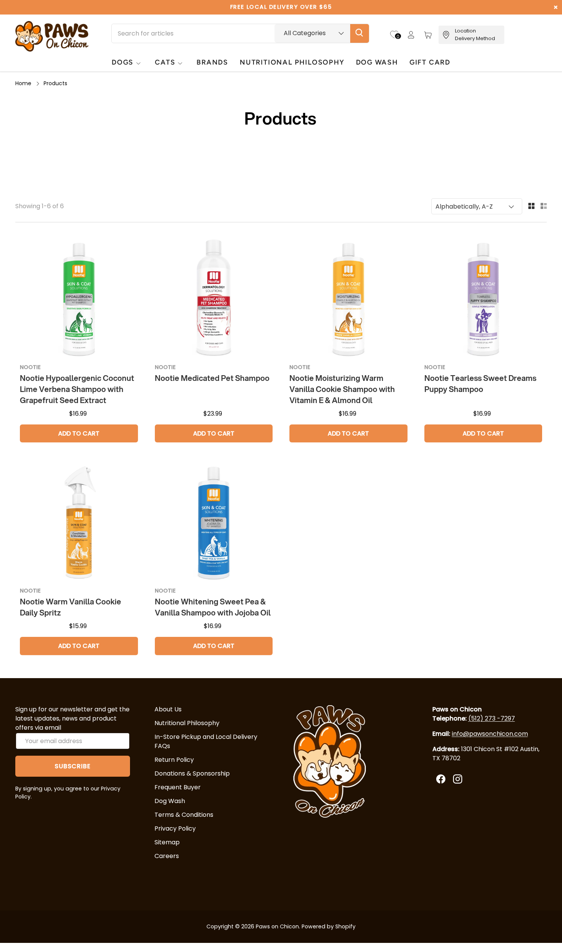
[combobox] (240, 33)
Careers (166, 856)
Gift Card (429, 62)
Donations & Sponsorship (192, 773)
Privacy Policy (175, 828)
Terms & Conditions (183, 814)
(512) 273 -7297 (491, 718)
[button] (428, 35)
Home (23, 83)
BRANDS (212, 62)
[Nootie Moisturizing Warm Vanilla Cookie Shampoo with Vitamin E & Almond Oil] (348, 298)
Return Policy (174, 759)
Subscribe (72, 766)
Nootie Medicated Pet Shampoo (212, 378)
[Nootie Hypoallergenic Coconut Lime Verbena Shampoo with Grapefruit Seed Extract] (79, 298)
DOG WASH (377, 62)
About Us (168, 709)
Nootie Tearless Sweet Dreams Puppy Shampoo (480, 383)
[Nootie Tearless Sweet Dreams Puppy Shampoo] (483, 298)
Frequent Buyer (177, 787)
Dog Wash (169, 801)
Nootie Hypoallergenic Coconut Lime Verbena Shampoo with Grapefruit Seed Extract (77, 389)
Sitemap (167, 842)
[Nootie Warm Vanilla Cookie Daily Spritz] (79, 522)
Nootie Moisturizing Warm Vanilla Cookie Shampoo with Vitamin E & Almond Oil (342, 389)
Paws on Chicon (277, 926)
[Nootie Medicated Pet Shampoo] (214, 298)
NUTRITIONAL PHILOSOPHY (292, 62)
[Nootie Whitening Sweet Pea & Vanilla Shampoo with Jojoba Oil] (214, 522)
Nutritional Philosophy (186, 723)
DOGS (122, 62)
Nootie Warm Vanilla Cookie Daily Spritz (70, 607)
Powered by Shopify (329, 926)
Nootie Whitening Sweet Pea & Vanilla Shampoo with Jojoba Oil (213, 607)
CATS (165, 62)
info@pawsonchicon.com (490, 733)
